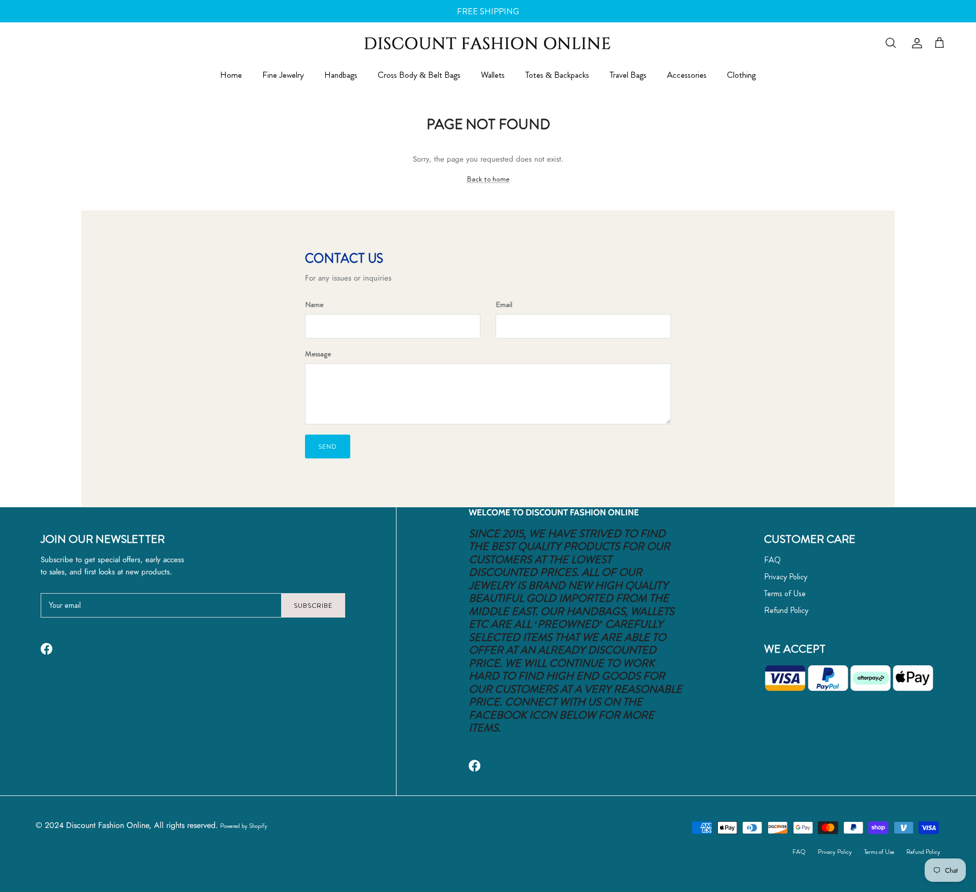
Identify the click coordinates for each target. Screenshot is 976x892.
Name (314, 304)
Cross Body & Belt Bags (419, 75)
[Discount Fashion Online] (488, 43)
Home (231, 75)
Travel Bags (628, 75)
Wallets (493, 75)
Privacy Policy (785, 576)
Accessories (687, 75)
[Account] (915, 43)
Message (318, 354)
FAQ (772, 560)
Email (504, 304)
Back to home (488, 178)
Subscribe (313, 605)
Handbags (340, 75)
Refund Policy (786, 610)
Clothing (741, 75)
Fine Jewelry (283, 75)
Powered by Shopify (243, 826)
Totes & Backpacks (557, 75)
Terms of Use (785, 593)
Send (327, 446)
